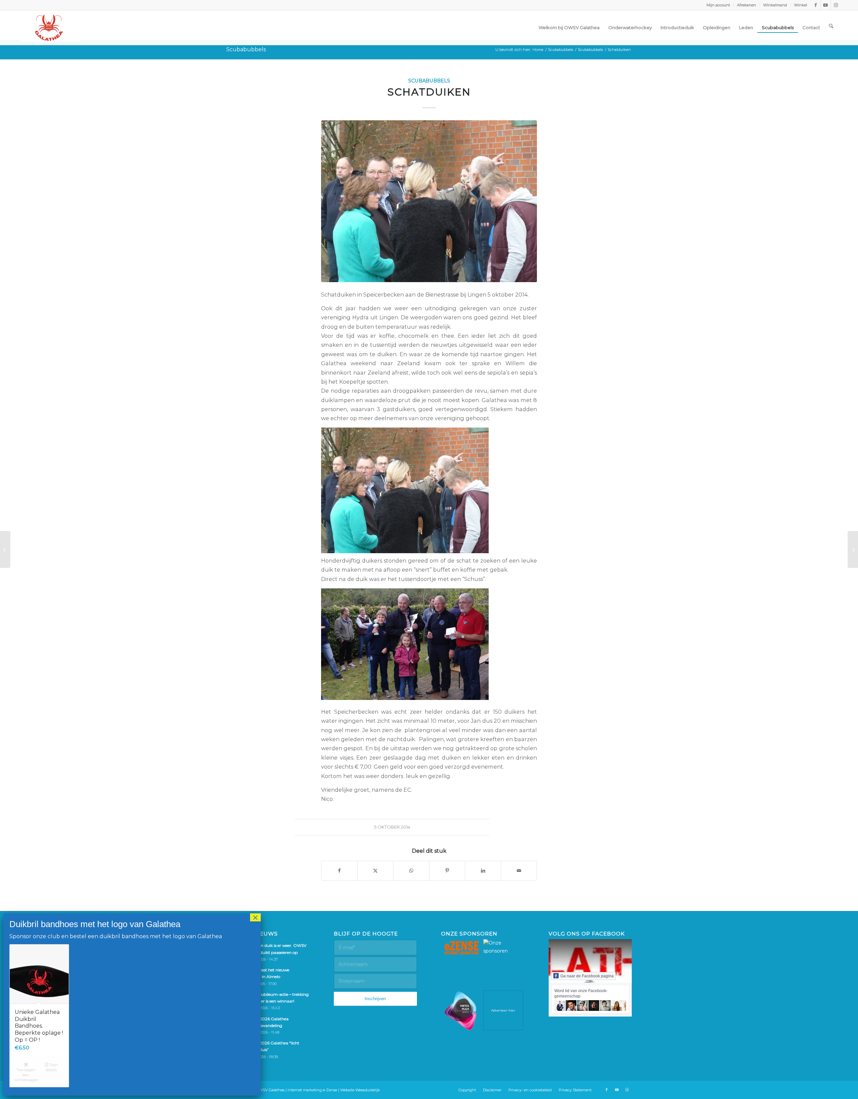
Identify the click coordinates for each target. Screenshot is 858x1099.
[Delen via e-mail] (519, 870)
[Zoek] (831, 25)
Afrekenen (746, 5)
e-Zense (330, 1090)
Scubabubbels (246, 49)
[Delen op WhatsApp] (411, 870)
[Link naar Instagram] (836, 5)
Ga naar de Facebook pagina (587, 976)
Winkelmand (775, 5)
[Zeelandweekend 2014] (5, 549)
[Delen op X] (375, 870)
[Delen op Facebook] (339, 870)
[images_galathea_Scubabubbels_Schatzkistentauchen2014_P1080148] (429, 201)
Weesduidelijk (367, 1090)
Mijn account (718, 5)
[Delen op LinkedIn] (483, 870)
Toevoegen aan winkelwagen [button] (26, 1075)
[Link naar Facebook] (815, 5)
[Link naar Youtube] (826, 5)
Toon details (52, 1067)
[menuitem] (718, 5)
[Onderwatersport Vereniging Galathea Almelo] (50, 28)
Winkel (800, 5)
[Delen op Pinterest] (447, 870)
